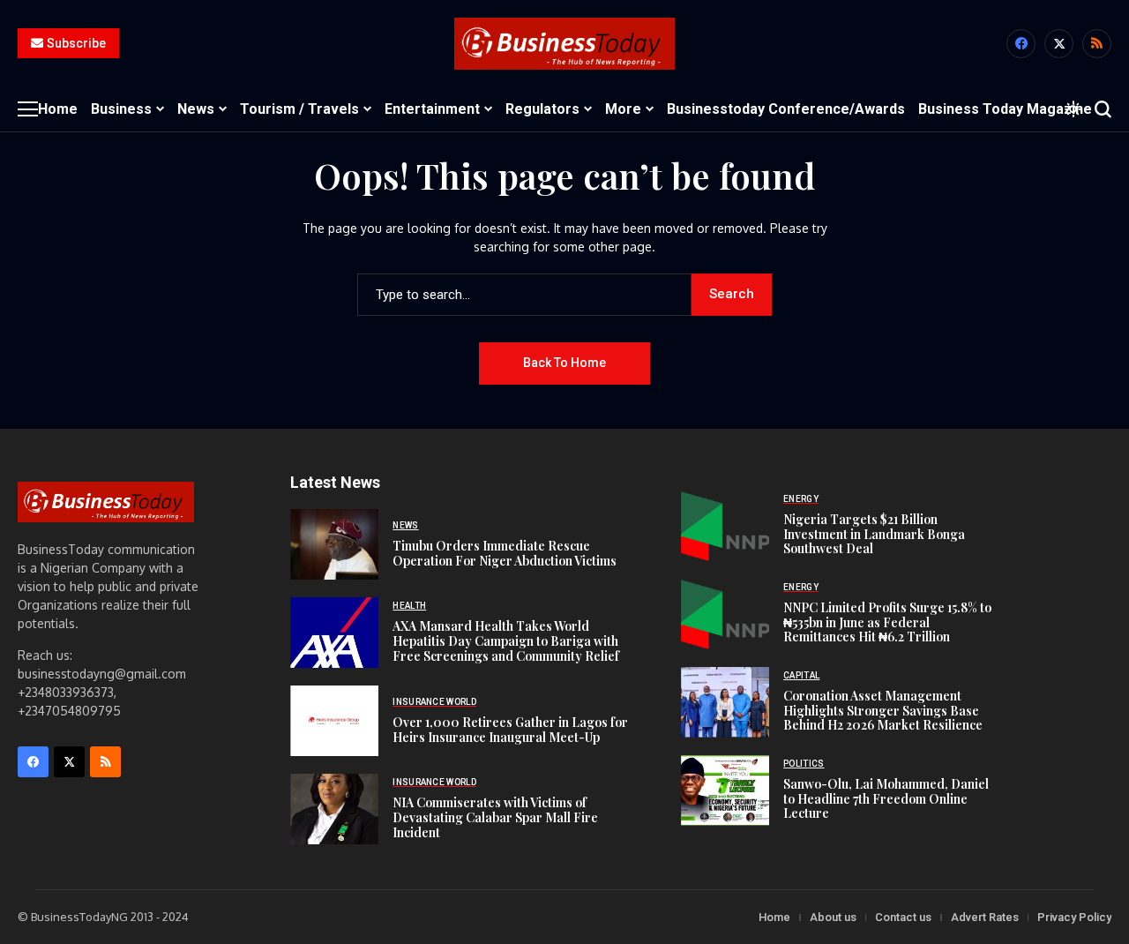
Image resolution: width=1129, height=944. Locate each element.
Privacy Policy (1074, 917)
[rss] (1096, 43)
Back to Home (564, 363)
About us (833, 917)
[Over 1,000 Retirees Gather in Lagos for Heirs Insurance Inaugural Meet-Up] (334, 721)
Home (774, 917)
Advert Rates (985, 917)
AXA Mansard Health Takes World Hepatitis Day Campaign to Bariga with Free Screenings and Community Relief (506, 641)
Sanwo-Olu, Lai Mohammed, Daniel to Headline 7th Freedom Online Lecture (886, 798)
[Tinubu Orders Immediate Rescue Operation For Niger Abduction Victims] (334, 544)
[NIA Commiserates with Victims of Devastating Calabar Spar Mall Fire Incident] (334, 809)
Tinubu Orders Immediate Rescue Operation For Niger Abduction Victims (505, 553)
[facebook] (1021, 43)
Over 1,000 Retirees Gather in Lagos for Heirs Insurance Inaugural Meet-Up (510, 729)
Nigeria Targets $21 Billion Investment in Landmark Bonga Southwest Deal (874, 534)
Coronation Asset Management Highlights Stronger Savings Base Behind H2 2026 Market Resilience (883, 710)
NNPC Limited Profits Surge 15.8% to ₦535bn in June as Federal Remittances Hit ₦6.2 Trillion (887, 622)
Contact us (903, 917)
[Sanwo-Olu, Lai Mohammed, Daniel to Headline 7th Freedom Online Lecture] (725, 790)
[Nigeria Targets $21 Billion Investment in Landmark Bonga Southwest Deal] (725, 526)
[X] (1058, 43)
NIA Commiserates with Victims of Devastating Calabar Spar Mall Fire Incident (495, 817)
